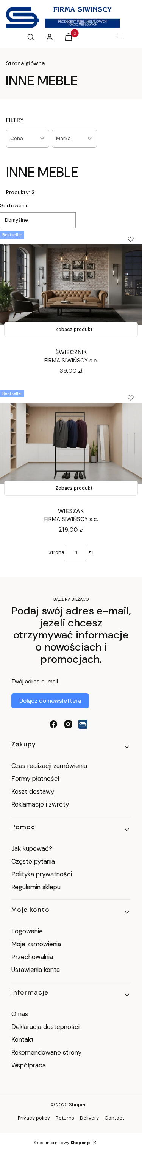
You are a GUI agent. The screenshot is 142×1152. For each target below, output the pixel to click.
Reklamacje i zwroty (40, 804)
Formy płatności (35, 778)
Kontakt (22, 1039)
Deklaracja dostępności (45, 1026)
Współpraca (28, 1065)
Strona (56, 552)
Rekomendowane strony (46, 1052)
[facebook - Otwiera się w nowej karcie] (53, 724)
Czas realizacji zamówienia (49, 766)
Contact (114, 1118)
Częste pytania (33, 861)
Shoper (77, 1104)
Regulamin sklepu (36, 887)
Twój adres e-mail (34, 681)
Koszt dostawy (32, 791)
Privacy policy (34, 1118)
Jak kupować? (31, 848)
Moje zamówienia (36, 944)
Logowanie (27, 931)
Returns (65, 1118)
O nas (19, 1014)
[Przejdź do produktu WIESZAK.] (71, 443)
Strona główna (25, 63)
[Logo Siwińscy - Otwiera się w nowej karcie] (82, 724)
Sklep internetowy (62, 1142)
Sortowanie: (15, 205)
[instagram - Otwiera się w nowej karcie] (68, 724)
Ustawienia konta (35, 969)
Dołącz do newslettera (50, 701)
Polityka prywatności (41, 874)
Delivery (89, 1118)
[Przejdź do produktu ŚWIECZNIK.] (71, 284)
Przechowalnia (32, 957)
